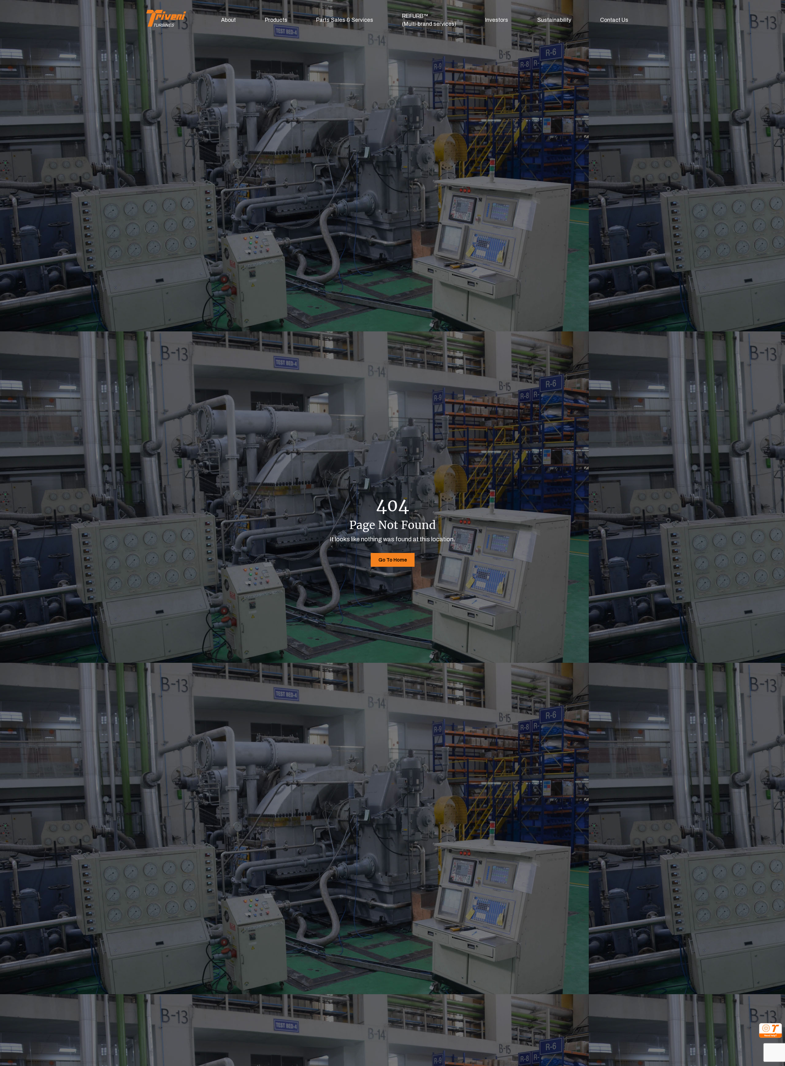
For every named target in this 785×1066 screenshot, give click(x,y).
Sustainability (554, 20)
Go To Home (392, 559)
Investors (496, 20)
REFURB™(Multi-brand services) (429, 20)
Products (276, 20)
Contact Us (614, 20)
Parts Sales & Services (344, 20)
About (228, 20)
